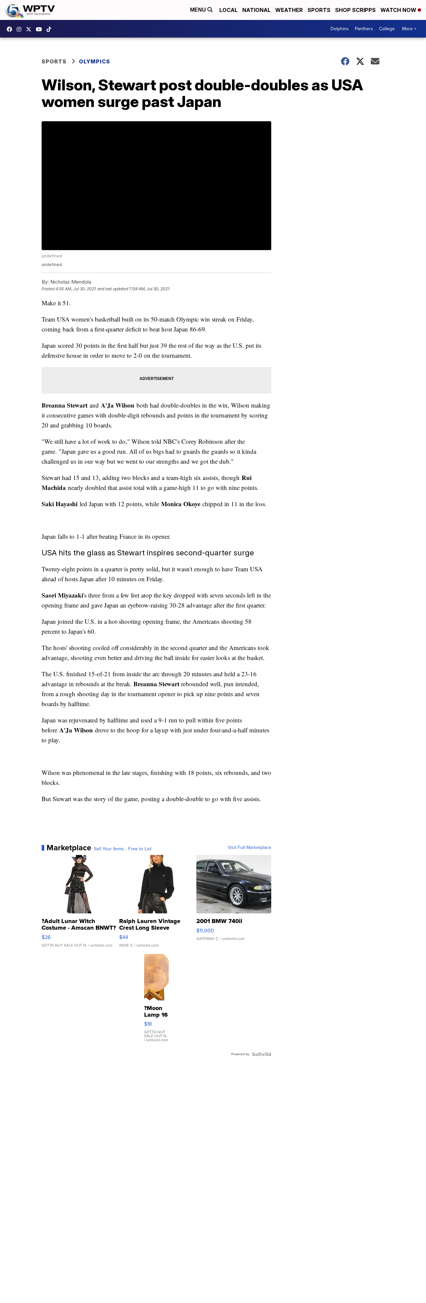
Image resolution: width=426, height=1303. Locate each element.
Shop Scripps (355, 10)
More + (409, 28)
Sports (319, 10)
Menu (198, 10)
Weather (289, 10)
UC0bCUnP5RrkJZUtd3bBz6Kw (40, 29)
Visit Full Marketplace (249, 847)
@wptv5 (51, 29)
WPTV (30, 29)
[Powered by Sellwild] (261, 1054)
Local (228, 10)
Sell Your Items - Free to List (122, 849)
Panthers (364, 28)
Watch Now (399, 10)
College (387, 28)
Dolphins (339, 28)
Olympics (94, 61)
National (256, 10)
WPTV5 (11, 29)
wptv (21, 29)
